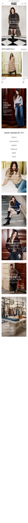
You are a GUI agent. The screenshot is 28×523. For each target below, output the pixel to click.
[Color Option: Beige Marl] (2, 82)
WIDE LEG (14, 137)
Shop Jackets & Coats (14, 248)
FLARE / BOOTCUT (14, 141)
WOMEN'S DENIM (7, 114)
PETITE (14, 156)
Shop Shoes (14, 214)
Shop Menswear (14, 282)
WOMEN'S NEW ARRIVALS (14, 29)
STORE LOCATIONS (8, 334)
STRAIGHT (14, 145)
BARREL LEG (14, 149)
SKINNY (14, 152)
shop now (14, 180)
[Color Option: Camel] (23, 82)
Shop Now (23, 49)
